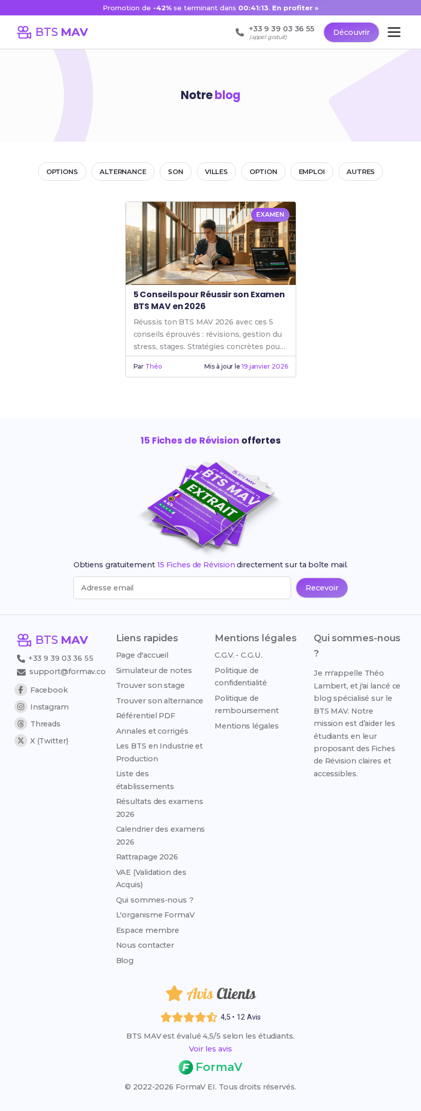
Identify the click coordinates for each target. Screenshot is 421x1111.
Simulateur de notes (154, 670)
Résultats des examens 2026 (159, 807)
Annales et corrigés (152, 731)
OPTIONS (62, 171)
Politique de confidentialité (241, 676)
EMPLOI (312, 171)
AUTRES (361, 171)
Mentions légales (246, 726)
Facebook (49, 690)
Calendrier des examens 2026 (160, 835)
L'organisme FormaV (155, 915)
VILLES (216, 171)
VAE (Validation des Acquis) (151, 878)
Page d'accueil (142, 655)
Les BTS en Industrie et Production (159, 752)
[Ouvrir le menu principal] (394, 32)
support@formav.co (67, 671)
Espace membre (148, 930)
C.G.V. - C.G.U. (238, 655)
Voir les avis (210, 1048)
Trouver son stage (150, 685)
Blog (125, 960)
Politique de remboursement (247, 704)
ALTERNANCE (123, 171)
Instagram (49, 707)
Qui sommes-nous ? (155, 900)
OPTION (263, 171)
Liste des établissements (145, 780)
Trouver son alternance (160, 700)
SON (175, 171)
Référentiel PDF (146, 715)
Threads (45, 724)
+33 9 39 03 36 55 (59, 658)
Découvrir (351, 32)
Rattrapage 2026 (147, 856)
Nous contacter (145, 945)
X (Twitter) (49, 740)
